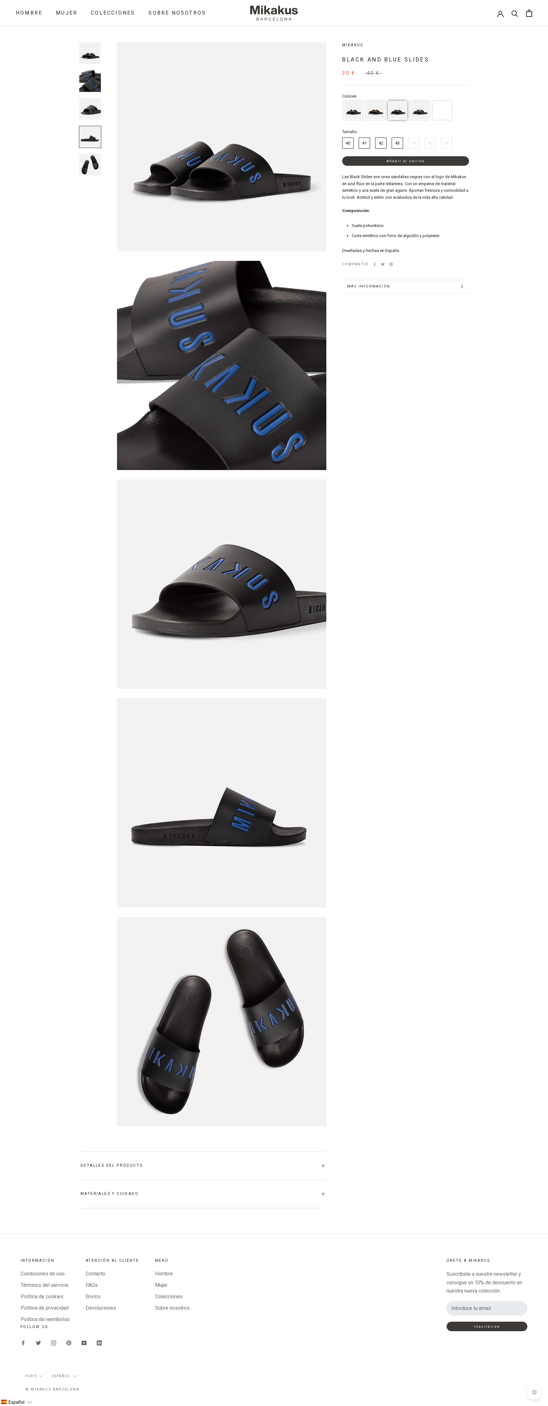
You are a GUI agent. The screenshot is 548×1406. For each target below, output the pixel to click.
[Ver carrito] (529, 13)
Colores (349, 96)
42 (381, 143)
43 (397, 143)
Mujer (66, 13)
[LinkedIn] (99, 1342)
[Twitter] (383, 264)
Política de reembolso (45, 1319)
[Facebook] (374, 264)
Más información (368, 286)
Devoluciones (101, 1308)
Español (61, 1376)
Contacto (95, 1274)
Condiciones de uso (43, 1274)
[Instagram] (53, 1342)
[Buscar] (515, 13)
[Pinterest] (391, 264)
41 (364, 143)
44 (414, 143)
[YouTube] (84, 1342)
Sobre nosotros (177, 13)
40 (348, 143)
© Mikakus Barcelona (52, 1389)
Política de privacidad (44, 1308)
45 (430, 143)
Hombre (29, 13)
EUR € (31, 1376)
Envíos (93, 1296)
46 (447, 143)
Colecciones (113, 13)
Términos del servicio (44, 1285)
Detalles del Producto (112, 1165)
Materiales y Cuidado (110, 1193)
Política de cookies (42, 1296)
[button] (353, 109)
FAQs (92, 1285)
